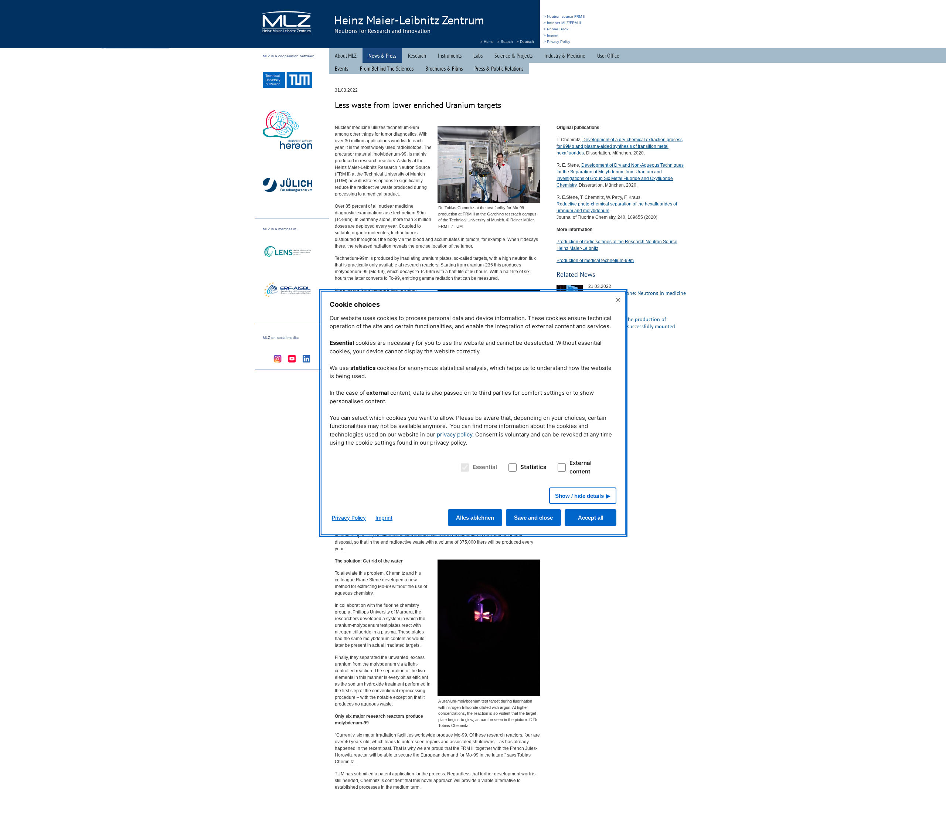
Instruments (450, 55)
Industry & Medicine (564, 55)
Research (417, 55)
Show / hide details (579, 496)
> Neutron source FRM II (564, 16)
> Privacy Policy (557, 42)
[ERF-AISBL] (287, 290)
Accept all (590, 517)
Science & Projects (513, 55)
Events (341, 68)
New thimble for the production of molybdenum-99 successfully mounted (631, 322)
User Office (608, 55)
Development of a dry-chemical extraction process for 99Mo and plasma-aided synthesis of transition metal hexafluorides (620, 146)
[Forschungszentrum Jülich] (287, 186)
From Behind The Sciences (387, 68)
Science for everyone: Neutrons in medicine (637, 293)
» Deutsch (525, 42)
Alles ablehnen (475, 517)
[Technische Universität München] (287, 81)
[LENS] (287, 253)
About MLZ (346, 55)
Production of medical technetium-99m (595, 260)
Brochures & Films (444, 68)
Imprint (383, 517)
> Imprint (551, 35)
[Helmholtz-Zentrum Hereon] (287, 130)
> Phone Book (556, 29)
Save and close (533, 517)
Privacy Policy (349, 517)
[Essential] (463, 467)
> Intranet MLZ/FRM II (562, 23)
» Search (505, 42)
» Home (487, 42)
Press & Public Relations (498, 68)
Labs (478, 55)
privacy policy (454, 434)
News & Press (382, 55)
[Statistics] (511, 467)
